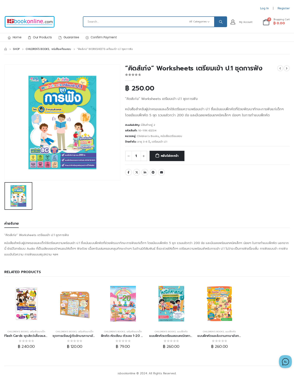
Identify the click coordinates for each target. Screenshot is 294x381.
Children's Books (148, 136)
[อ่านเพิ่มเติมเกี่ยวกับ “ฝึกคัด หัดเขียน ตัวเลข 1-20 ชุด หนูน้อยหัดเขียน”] (123, 303)
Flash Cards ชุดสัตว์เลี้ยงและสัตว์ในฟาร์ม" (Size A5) (41, 335)
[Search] (220, 22)
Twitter (136, 172)
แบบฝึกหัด (182, 331)
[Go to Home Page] (5, 49)
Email (161, 172)
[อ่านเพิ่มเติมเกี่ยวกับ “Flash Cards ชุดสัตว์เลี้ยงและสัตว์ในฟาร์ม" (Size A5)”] (26, 303)
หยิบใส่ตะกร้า (169, 156)
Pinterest (153, 172)
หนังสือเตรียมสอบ (171, 136)
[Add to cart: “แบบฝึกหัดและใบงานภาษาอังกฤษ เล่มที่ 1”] (219, 303)
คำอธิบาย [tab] (11, 223)
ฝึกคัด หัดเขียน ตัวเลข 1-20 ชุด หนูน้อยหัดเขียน (134, 335)
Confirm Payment (104, 37)
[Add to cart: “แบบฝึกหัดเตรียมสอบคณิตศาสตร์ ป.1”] (171, 303)
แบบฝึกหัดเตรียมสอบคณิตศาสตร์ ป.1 (175, 335)
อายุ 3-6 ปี (143, 142)
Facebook (128, 172)
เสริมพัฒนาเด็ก (37, 331)
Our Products (42, 37)
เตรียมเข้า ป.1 (159, 142)
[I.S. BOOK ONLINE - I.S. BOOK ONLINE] (29, 22)
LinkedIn (144, 172)
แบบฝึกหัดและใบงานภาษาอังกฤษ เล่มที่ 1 (225, 335)
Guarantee (71, 37)
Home (17, 37)
